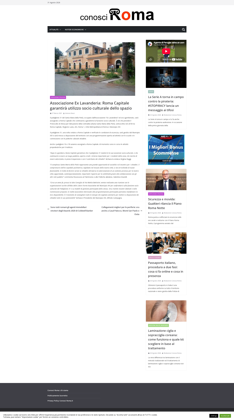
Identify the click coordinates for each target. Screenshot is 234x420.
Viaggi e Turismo (154, 257)
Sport (151, 92)
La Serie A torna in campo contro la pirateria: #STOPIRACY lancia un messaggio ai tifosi (166, 103)
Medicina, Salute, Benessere (158, 325)
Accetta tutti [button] (225, 416)
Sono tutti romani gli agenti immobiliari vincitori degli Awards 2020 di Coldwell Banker (71, 209)
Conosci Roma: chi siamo (58, 390)
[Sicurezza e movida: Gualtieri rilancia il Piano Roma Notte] (166, 179)
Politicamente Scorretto (58, 395)
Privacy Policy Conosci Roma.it (60, 401)
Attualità (53, 29)
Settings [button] (214, 416)
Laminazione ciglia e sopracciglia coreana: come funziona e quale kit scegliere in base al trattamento (166, 339)
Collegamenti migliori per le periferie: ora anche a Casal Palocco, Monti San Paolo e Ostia (120, 211)
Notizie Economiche (74, 29)
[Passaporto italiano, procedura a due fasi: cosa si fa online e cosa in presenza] (166, 243)
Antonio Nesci (70, 113)
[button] (59, 29)
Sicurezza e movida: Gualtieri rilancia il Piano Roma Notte (165, 203)
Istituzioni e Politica (58, 97)
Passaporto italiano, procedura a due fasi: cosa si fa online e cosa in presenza (165, 269)
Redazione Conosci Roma (172, 115)
